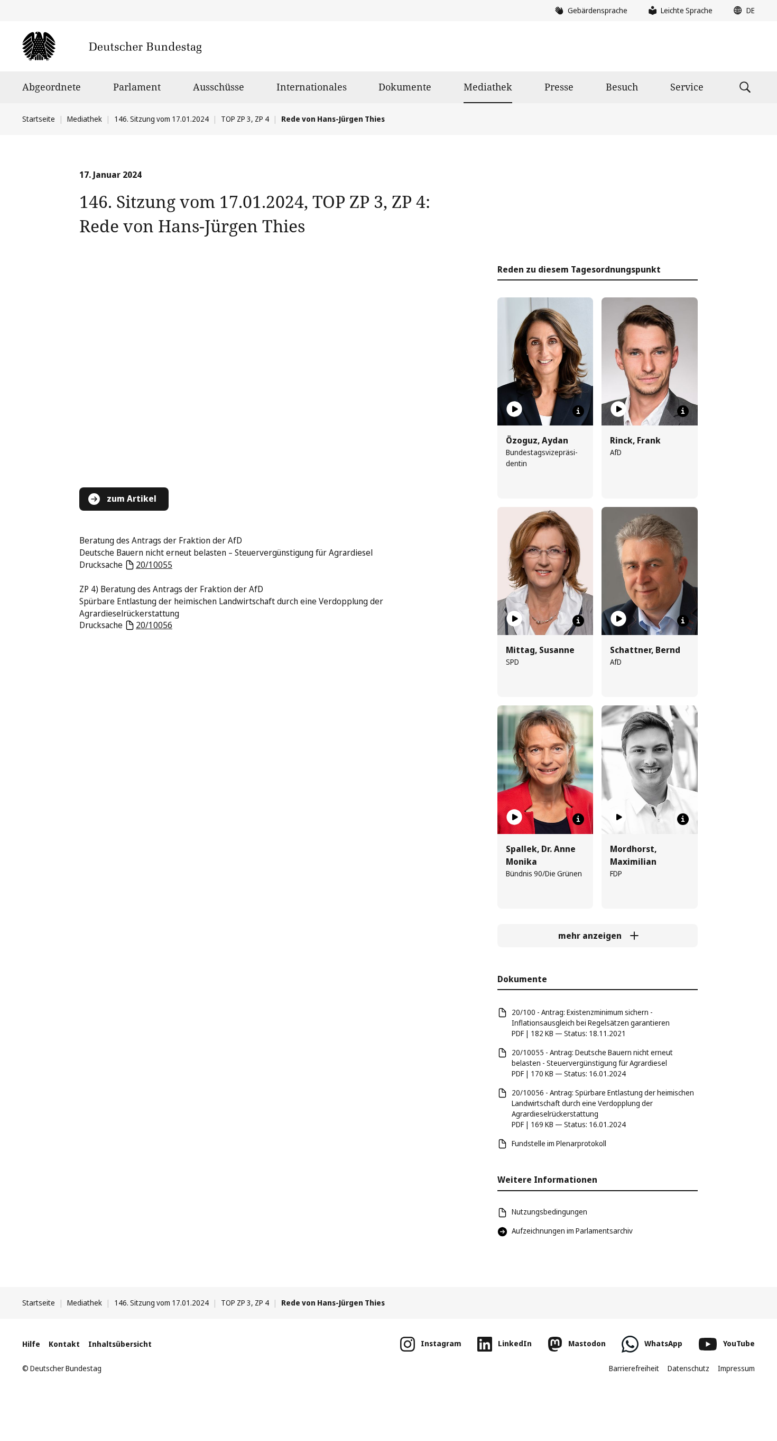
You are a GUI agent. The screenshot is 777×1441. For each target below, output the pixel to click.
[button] (741, 10)
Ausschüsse (218, 86)
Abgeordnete (51, 86)
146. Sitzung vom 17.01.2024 (161, 119)
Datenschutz (688, 1368)
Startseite (38, 119)
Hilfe (31, 1344)
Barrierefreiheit (634, 1368)
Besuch (622, 86)
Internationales (311, 86)
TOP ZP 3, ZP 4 (245, 119)
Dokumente (404, 86)
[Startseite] (111, 46)
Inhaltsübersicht (120, 1344)
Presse (559, 86)
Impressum (736, 1368)
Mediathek (488, 86)
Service (687, 86)
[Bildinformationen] (578, 411)
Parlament (137, 86)
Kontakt (64, 1344)
